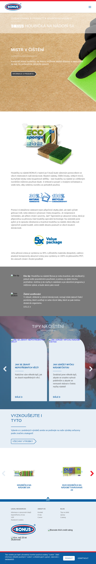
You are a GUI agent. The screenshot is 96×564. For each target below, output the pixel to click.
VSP (12, 517)
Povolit (69, 558)
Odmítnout (83, 558)
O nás (40, 515)
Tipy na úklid (64, 512)
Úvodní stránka (20, 19)
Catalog (63, 517)
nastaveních (9, 559)
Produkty (38, 19)
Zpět (48, 500)
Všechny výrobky (22, 441)
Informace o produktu (23, 74)
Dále (27, 307)
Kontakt (40, 512)
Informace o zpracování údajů (21, 512)
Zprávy (62, 515)
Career (40, 517)
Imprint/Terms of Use (18, 515)
